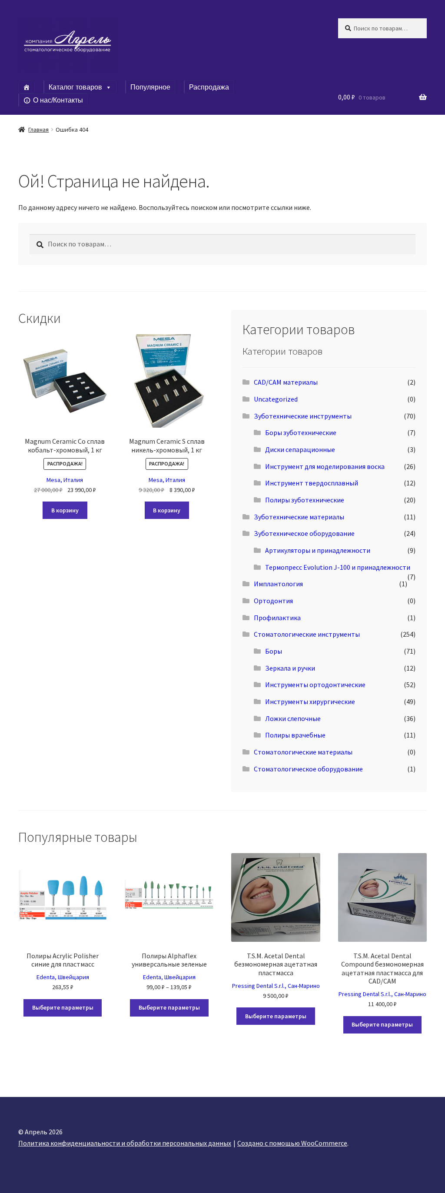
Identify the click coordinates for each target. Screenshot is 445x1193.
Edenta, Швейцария (63, 977)
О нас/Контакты (58, 100)
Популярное (150, 87)
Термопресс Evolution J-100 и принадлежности (337, 567)
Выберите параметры (62, 1007)
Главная (38, 129)
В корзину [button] (65, 510)
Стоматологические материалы (303, 752)
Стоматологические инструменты (307, 634)
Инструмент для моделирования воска (325, 466)
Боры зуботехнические (300, 432)
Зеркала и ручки (290, 668)
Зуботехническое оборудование (304, 533)
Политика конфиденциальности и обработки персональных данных (124, 1143)
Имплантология (278, 583)
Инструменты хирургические (310, 701)
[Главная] (26, 86)
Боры (273, 651)
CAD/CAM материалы (286, 382)
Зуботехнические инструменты (303, 416)
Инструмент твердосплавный (311, 483)
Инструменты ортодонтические (315, 684)
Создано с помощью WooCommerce (292, 1143)
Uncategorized (276, 399)
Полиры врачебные (295, 735)
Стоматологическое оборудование (308, 768)
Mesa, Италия (64, 480)
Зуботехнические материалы (299, 516)
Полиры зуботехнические (304, 499)
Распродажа (209, 87)
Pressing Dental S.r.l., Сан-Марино (276, 986)
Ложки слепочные (293, 718)
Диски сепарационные (300, 449)
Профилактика (277, 617)
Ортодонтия (273, 600)
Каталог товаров (75, 87)
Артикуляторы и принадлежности (317, 550)
